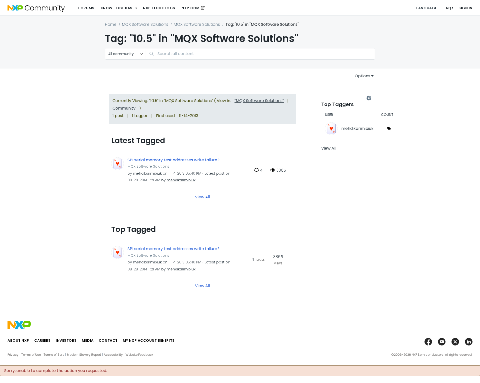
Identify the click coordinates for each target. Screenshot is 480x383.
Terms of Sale (54, 354)
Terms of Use (31, 354)
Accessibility (113, 354)
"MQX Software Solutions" (259, 101)
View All (202, 197)
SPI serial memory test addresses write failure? (174, 160)
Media (88, 340)
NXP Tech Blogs (159, 8)
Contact (108, 340)
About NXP (18, 340)
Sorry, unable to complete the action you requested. (55, 370)
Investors (66, 340)
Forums (86, 8)
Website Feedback (139, 354)
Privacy (13, 354)
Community (124, 108)
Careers (42, 340)
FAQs (449, 8)
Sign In (465, 8)
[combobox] (260, 54)
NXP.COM (191, 8)
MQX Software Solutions (145, 24)
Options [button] (362, 76)
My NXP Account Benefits (149, 340)
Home (110, 24)
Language (426, 8)
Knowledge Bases (119, 8)
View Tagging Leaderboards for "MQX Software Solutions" (345, 98)
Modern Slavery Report (84, 354)
